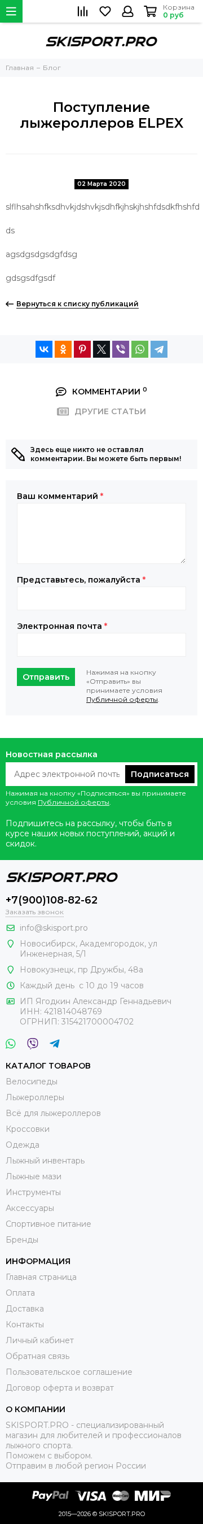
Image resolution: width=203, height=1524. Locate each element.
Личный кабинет (40, 1340)
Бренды (22, 1240)
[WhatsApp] (139, 349)
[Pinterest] (82, 349)
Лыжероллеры (35, 1097)
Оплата (20, 1293)
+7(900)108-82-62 (52, 900)
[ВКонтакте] (44, 349)
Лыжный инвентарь (45, 1161)
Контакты (25, 1324)
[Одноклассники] (63, 349)
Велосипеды (32, 1081)
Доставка (25, 1309)
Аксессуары (30, 1208)
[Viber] (120, 349)
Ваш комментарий (60, 496)
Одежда (22, 1145)
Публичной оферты (122, 699)
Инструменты (33, 1192)
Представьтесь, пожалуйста (81, 579)
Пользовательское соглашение (69, 1372)
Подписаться (160, 774)
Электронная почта (62, 626)
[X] (101, 349)
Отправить (46, 677)
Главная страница (41, 1277)
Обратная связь (37, 1356)
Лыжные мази (33, 1176)
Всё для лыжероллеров (53, 1113)
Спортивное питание (48, 1224)
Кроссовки (28, 1129)
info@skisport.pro (54, 928)
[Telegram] (159, 349)
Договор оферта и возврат (60, 1388)
